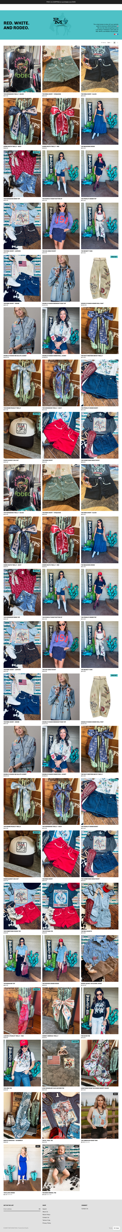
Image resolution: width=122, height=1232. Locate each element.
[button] (112, 7)
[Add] (38, 89)
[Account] (109, 7)
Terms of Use (46, 1220)
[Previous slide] (45, 278)
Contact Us (46, 1217)
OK (39, 1209)
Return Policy (46, 1214)
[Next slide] (77, 278)
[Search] (105, 7)
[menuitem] (39, 7)
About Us (45, 1212)
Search (45, 1209)
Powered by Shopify (23, 1228)
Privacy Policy (47, 1223)
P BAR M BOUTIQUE (13, 1228)
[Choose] (77, 89)
